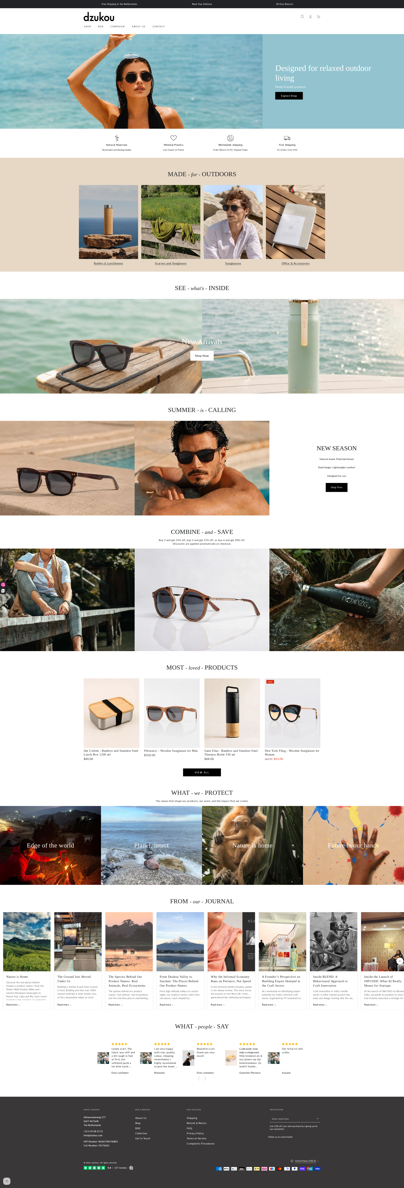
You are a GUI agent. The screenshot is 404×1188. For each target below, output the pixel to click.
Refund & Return (196, 1122)
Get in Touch (142, 1138)
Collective (141, 1133)
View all (202, 772)
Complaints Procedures (201, 1143)
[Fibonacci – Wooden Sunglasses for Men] (172, 713)
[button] (302, 16)
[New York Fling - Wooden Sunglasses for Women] (293, 713)
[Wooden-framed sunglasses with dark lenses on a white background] (202, 600)
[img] (123, 1044)
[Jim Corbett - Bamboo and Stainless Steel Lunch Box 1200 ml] (111, 713)
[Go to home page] (99, 16)
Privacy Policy (195, 1133)
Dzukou (95, 1163)
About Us (141, 1117)
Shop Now (202, 355)
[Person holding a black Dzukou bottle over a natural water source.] (336, 600)
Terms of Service (196, 1138)
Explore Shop (289, 95)
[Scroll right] (399, 961)
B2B (137, 1128)
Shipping (192, 1117)
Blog (137, 1122)
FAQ (189, 1128)
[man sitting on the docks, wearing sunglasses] (67, 600)
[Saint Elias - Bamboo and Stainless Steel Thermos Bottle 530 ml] (232, 713)
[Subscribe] (318, 1118)
